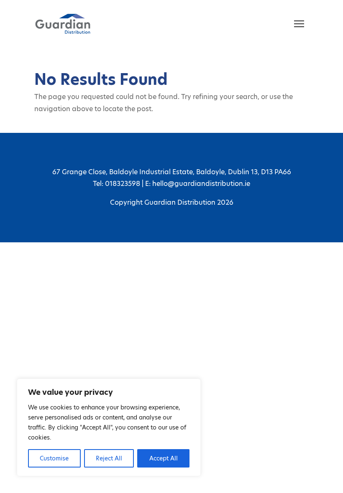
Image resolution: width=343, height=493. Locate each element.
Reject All (109, 458)
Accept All (163, 458)
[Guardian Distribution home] (62, 24)
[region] (109, 427)
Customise (54, 458)
